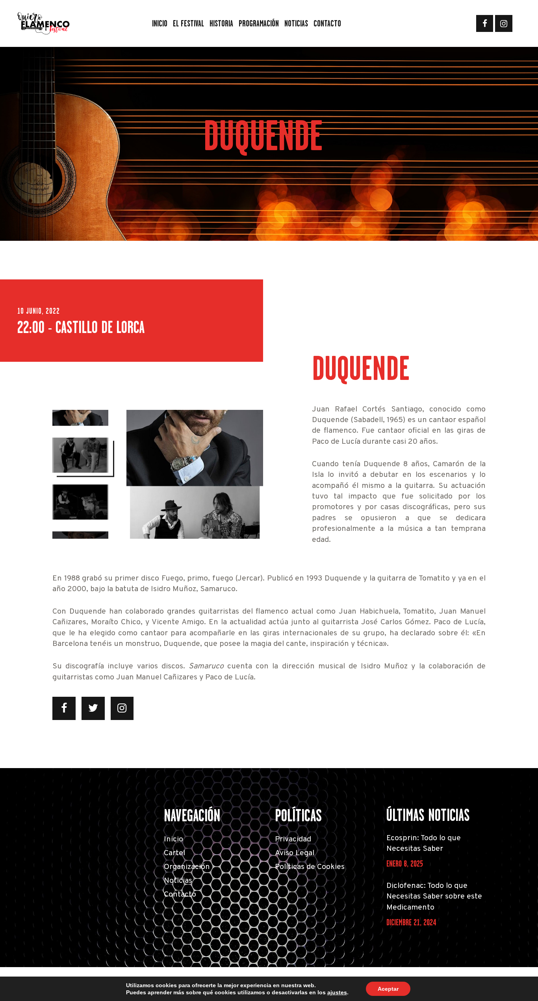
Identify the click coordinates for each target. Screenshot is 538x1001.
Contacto (180, 895)
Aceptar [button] (388, 989)
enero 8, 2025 (404, 864)
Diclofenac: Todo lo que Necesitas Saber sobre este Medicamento (434, 897)
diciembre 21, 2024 (411, 922)
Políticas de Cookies (310, 867)
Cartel (174, 853)
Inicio (173, 840)
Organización (187, 867)
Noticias (178, 881)
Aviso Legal (294, 853)
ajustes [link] (337, 992)
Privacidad (293, 840)
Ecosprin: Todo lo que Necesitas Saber (423, 844)
